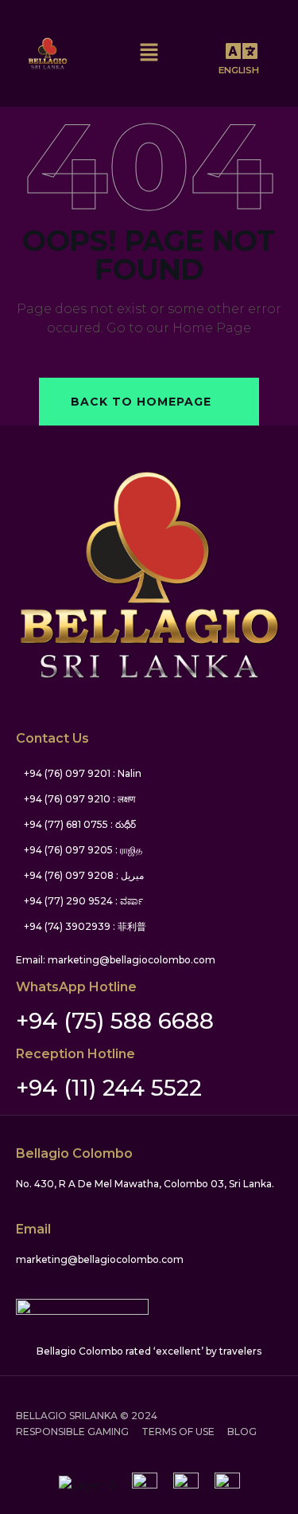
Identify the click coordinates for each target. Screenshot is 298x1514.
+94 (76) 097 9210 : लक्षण (79, 799)
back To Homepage (141, 401)
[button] (242, 53)
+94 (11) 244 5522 (109, 1087)
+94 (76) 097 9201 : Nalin (82, 773)
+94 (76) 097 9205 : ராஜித (83, 850)
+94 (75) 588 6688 (115, 1020)
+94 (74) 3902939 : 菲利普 (85, 926)
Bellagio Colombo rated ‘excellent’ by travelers (149, 1351)
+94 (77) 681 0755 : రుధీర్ (80, 824)
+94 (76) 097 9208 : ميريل (84, 875)
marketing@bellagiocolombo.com (100, 1259)
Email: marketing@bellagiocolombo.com (115, 960)
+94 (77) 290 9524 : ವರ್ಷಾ (83, 901)
